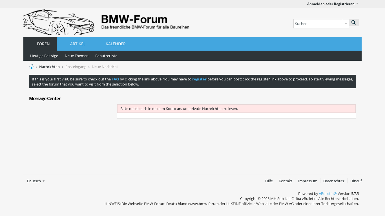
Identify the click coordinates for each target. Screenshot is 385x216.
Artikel (77, 43)
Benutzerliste (106, 55)
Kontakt (285, 180)
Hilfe (269, 180)
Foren (43, 43)
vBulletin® (328, 193)
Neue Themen (76, 55)
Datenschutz (333, 180)
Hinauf (356, 180)
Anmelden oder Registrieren (331, 3)
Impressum (307, 180)
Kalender (116, 43)
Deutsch (34, 180)
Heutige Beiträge (44, 55)
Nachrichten (49, 66)
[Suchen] (354, 22)
